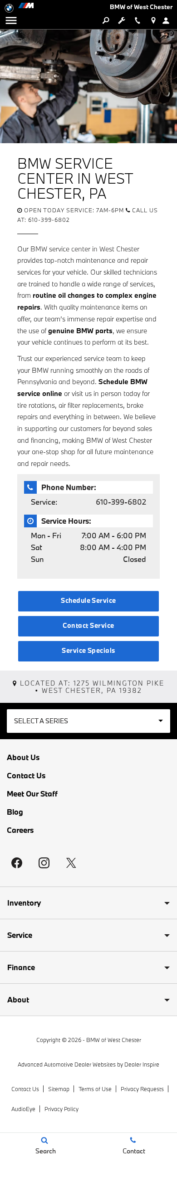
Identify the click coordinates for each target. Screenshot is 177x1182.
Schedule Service (88, 600)
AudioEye (23, 1108)
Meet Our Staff (32, 793)
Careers (20, 830)
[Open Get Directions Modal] (153, 20)
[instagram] (44, 863)
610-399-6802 (121, 501)
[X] (71, 863)
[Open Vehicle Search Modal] (105, 20)
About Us (23, 757)
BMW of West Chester (113, 1039)
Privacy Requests (142, 1088)
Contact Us (26, 775)
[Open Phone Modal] (137, 20)
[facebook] (17, 863)
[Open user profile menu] (169, 20)
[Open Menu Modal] (11, 20)
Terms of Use (95, 1088)
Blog (15, 811)
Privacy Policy (61, 1108)
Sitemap (58, 1088)
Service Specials (88, 650)
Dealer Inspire (141, 1064)
